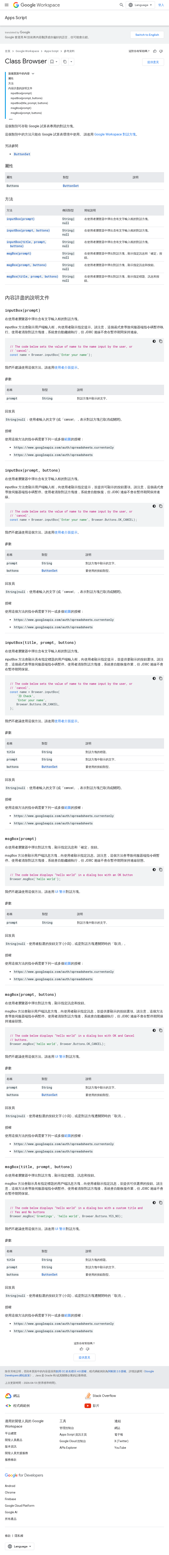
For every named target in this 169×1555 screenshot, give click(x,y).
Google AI (11, 1512)
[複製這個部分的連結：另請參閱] (22, 145)
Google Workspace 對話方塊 (115, 134)
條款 (8, 1535)
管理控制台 (67, 1428)
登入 (161, 5)
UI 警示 (60, 892)
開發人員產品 (13, 1440)
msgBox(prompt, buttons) (27, 265)
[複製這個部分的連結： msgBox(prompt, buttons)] (61, 994)
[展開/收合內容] (33, 73)
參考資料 (69, 51)
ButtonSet (22, 154)
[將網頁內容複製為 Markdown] (65, 61)
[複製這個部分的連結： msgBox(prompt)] (42, 839)
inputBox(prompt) (21, 219)
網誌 (117, 1428)
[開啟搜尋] (121, 4)
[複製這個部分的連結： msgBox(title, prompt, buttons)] (77, 1167)
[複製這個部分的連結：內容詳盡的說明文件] (53, 298)
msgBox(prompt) (19, 253)
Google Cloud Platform (19, 1505)
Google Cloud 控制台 (73, 1441)
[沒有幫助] (161, 51)
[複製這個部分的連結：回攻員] (19, 411)
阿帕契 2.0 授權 (117, 1371)
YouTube (120, 1447)
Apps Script (16, 17)
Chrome (10, 1492)
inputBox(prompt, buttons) (28, 230)
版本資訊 (10, 1446)
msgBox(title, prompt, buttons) (32, 276)
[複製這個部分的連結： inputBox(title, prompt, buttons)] (81, 642)
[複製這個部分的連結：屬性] (17, 166)
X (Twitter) (121, 1441)
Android (10, 1486)
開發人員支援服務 (16, 1453)
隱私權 (19, 1535)
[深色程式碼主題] (154, 341)
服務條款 (10, 1459)
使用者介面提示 (65, 367)
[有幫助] (155, 51)
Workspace (48, 5)
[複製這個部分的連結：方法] (17, 199)
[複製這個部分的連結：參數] (16, 379)
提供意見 (153, 62)
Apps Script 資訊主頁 (73, 1434)
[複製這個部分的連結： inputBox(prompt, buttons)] (65, 470)
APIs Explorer (68, 1447)
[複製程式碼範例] (160, 341)
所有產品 (10, 1518)
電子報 (118, 1434)
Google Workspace (27, 51)
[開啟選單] (6, 5)
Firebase (10, 1499)
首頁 (7, 51)
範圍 (67, 439)
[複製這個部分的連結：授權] (16, 431)
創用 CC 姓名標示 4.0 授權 (71, 1371)
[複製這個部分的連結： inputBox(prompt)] (45, 310)
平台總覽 (10, 1433)
